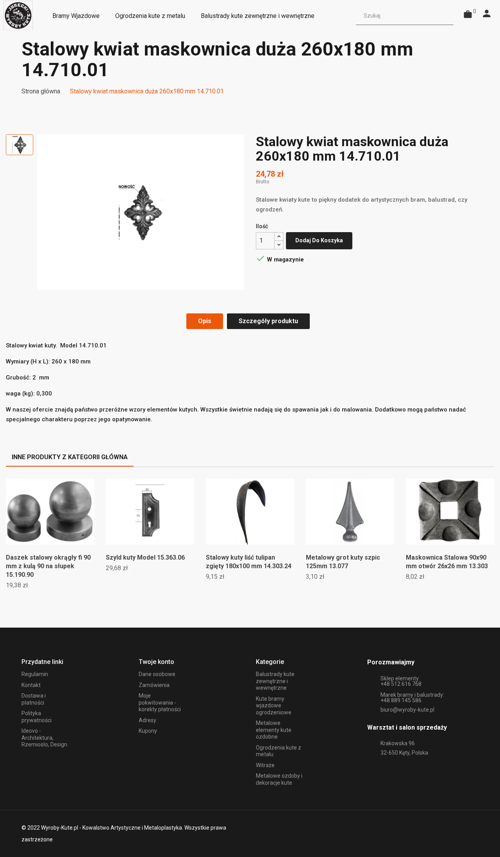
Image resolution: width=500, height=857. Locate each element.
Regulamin (34, 674)
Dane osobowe (157, 674)
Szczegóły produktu (268, 321)
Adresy (147, 720)
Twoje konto (156, 662)
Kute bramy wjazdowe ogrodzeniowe (273, 706)
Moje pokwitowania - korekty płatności (160, 702)
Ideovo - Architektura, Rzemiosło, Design (44, 738)
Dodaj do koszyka (319, 240)
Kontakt (31, 685)
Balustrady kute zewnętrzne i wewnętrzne (275, 681)
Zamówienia (154, 685)
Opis (204, 321)
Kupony (148, 731)
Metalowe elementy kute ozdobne (273, 730)
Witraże (265, 765)
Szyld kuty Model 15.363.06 (145, 557)
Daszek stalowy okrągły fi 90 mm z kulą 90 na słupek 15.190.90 (48, 566)
